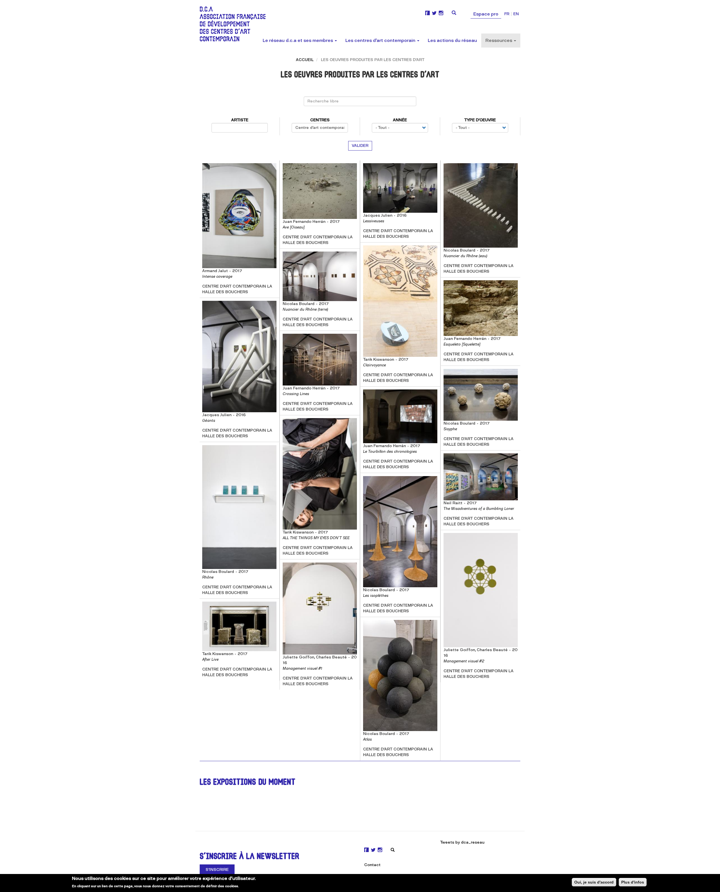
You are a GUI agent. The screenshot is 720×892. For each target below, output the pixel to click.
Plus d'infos (632, 882)
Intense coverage (217, 276)
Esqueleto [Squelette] (462, 344)
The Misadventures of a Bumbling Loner (479, 508)
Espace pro (485, 14)
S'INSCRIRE (217, 869)
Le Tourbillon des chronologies (390, 451)
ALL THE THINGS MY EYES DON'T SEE (316, 537)
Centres (320, 120)
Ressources (499, 40)
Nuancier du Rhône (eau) (465, 256)
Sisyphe (450, 429)
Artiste (239, 120)
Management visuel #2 (464, 661)
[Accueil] (235, 23)
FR (506, 14)
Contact (372, 864)
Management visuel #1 (302, 668)
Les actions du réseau (452, 40)
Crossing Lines (296, 393)
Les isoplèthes (375, 595)
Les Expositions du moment (247, 782)
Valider (360, 145)
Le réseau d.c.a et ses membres (298, 40)
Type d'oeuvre (480, 120)
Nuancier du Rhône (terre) (305, 309)
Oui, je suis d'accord (594, 882)
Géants (208, 420)
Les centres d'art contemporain (381, 40)
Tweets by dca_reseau (462, 842)
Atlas (367, 739)
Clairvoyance (374, 365)
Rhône (207, 577)
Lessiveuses (373, 221)
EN (516, 14)
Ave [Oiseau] (294, 227)
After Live (210, 659)
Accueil (305, 59)
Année (400, 120)
